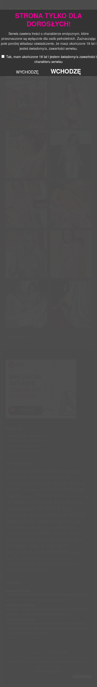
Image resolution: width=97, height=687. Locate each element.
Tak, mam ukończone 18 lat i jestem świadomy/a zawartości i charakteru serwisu (51, 59)
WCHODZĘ (66, 71)
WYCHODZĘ (27, 72)
